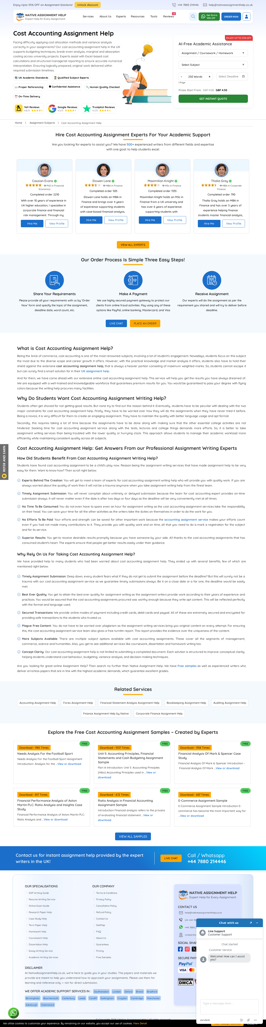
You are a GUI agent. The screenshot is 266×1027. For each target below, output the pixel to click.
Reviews (168, 15)
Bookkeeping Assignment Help (186, 703)
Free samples (187, 666)
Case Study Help (38, 918)
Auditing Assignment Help (229, 703)
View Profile (56, 223)
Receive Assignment (212, 294)
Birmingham (33, 998)
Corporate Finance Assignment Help (159, 713)
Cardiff (93, 998)
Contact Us (102, 918)
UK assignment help (95, 371)
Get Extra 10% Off (212, 17)
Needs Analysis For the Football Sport (45, 753)
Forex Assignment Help (78, 703)
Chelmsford (47, 1004)
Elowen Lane (102, 181)
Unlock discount (87, 5)
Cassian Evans (43, 181)
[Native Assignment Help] (41, 16)
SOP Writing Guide (39, 892)
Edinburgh (31, 1004)
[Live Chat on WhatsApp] (14, 1013)
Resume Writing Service (42, 899)
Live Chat (116, 323)
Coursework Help (38, 937)
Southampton (101, 991)
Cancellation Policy (106, 905)
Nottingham (107, 998)
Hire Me (32, 223)
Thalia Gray (220, 181)
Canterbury (68, 998)
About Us (105, 16)
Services (88, 16)
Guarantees (102, 944)
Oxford (128, 991)
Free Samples (103, 957)
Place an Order (145, 323)
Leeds (82, 998)
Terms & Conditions (106, 892)
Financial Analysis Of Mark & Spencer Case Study (209, 756)
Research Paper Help (40, 912)
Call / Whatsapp (206, 855)
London (117, 991)
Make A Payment (133, 294)
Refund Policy (103, 912)
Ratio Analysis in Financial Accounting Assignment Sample (125, 803)
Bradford (152, 991)
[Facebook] (181, 950)
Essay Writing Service (41, 950)
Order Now (231, 16)
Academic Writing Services (43, 957)
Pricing (100, 950)
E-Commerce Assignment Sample (202, 800)
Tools (153, 16)
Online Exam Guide (39, 905)
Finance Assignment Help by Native (106, 713)
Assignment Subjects (42, 122)
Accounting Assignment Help (37, 703)
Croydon (122, 998)
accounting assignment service (186, 519)
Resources (137, 16)
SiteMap (100, 925)
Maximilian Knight (161, 181)
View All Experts (133, 245)
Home (18, 122)
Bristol (139, 991)
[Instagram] (188, 950)
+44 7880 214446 (188, 5)
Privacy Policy (103, 899)
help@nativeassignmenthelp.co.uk (231, 5)
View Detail (140, 1023)
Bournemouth (50, 998)
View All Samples (133, 836)
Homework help (37, 931)
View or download (69, 764)
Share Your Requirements (54, 294)
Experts (121, 16)
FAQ (98, 931)
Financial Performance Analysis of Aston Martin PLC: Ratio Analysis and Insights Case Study (49, 805)
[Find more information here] (229, 971)
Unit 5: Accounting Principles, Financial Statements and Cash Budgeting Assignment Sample (130, 758)
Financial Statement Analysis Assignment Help (129, 703)
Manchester (153, 998)
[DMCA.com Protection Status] (185, 984)
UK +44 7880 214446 (196, 920)
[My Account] (246, 16)
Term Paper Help (38, 925)
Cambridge (137, 998)
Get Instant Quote (213, 98)
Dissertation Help (38, 944)
